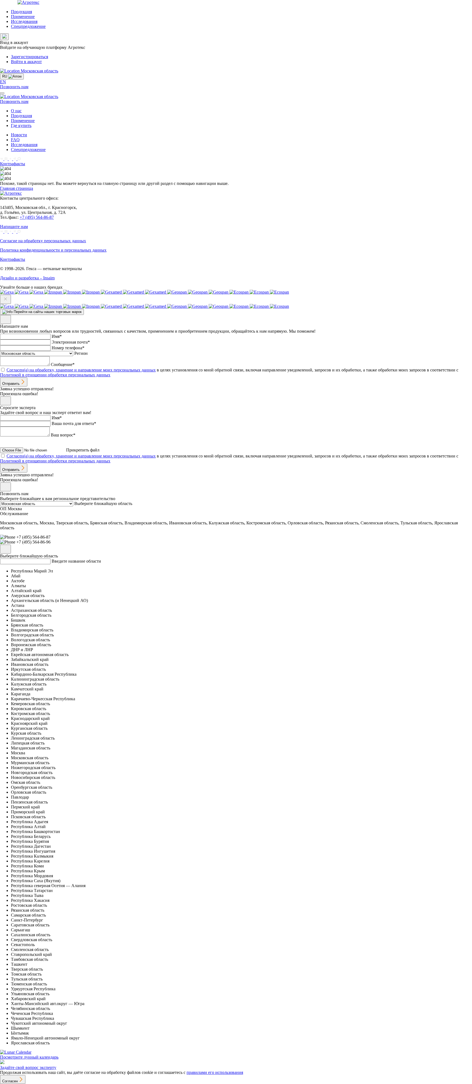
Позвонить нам (14, 86)
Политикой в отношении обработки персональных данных (55, 375)
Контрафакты (12, 163)
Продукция (21, 11)
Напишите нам (14, 226)
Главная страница (16, 188)
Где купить (21, 125)
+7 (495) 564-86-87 (37, 217)
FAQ (15, 139)
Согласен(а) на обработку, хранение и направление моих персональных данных (81, 370)
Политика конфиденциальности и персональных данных (53, 250)
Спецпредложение (28, 26)
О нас (16, 110)
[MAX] (19, 158)
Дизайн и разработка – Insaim (27, 278)
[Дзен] (11, 158)
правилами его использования (215, 1072)
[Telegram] (15, 158)
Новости (19, 134)
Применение (23, 16)
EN (3, 81)
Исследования (24, 21)
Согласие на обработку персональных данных (43, 240)
